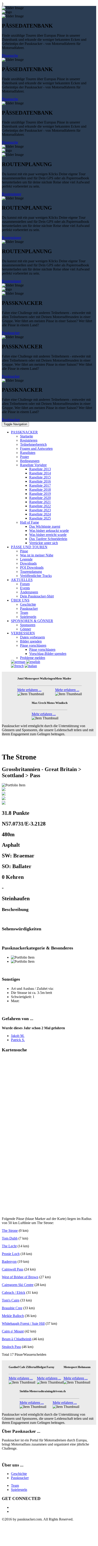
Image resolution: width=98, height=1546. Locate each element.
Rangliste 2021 (40, 502)
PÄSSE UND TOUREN (29, 547)
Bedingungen (29, 461)
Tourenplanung (31, 572)
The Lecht (9, 1246)
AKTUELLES (22, 580)
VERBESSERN (23, 633)
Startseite (26, 436)
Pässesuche (10, 55)
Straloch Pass (11, 1347)
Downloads (28, 563)
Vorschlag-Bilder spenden (47, 654)
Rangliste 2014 (40, 473)
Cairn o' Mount (13, 1331)
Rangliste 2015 (40, 477)
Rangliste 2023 (40, 510)
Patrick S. (18, 1040)
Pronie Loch (11, 1254)
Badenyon (9, 1261)
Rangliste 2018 (40, 489)
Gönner (25, 629)
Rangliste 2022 (40, 506)
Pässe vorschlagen (33, 645)
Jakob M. (17, 1036)
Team (24, 613)
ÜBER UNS (20, 600)
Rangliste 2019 (40, 494)
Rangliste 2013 (40, 469)
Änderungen (29, 592)
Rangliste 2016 (40, 481)
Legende (26, 559)
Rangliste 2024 (40, 514)
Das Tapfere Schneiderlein (48, 539)
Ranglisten (27, 453)
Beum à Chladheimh (16, 1339)
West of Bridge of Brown (20, 1277)
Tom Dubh (10, 1238)
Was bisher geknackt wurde (49, 530)
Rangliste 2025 (40, 518)
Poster (24, 457)
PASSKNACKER (24, 432)
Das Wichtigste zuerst (44, 526)
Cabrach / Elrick (13, 1292)
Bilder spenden (31, 641)
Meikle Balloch (13, 1316)
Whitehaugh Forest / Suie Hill (23, 1323)
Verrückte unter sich (43, 543)
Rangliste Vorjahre (33, 465)
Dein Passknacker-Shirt (37, 596)
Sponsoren (27, 625)
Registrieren (28, 440)
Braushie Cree (12, 1308)
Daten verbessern (32, 637)
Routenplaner (11, 194)
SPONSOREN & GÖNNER (32, 621)
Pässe (24, 551)
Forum (25, 584)
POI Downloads (32, 567)
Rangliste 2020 (40, 498)
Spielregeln (28, 617)
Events (25, 588)
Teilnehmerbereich (33, 444)
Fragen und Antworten (36, 448)
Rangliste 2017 (40, 485)
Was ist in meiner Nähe (36, 555)
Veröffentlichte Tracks (36, 576)
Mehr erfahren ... (29, 690)
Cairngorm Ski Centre (18, 1285)
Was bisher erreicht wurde (48, 535)
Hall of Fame (29, 522)
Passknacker (11, 333)
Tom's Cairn (10, 1300)
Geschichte (28, 604)
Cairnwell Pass (12, 1269)
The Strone (10, 1230)
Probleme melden (32, 658)
